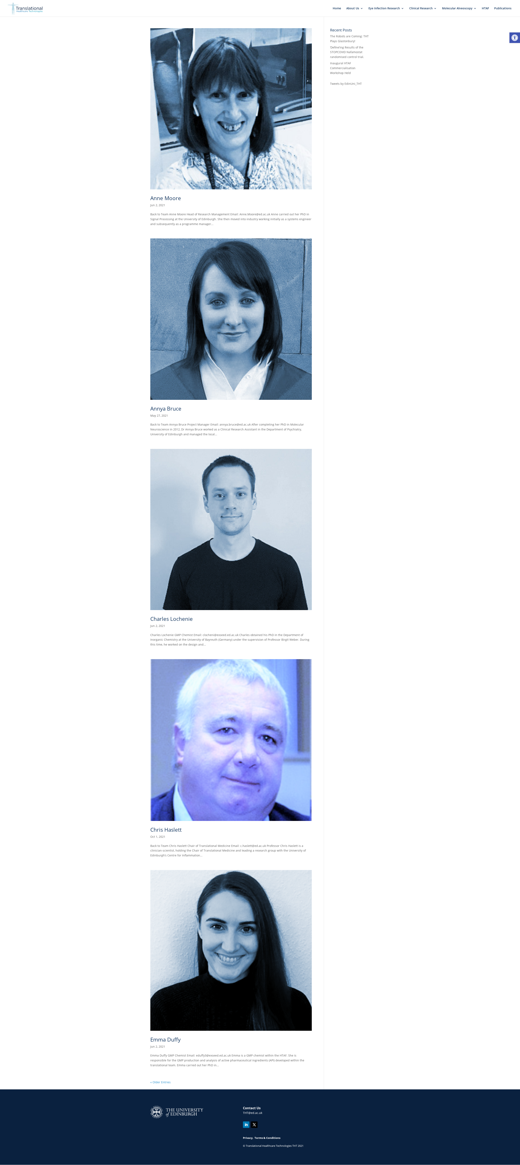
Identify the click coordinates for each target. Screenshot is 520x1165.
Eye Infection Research (384, 8)
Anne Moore (165, 198)
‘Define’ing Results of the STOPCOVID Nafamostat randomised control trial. (347, 52)
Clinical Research (421, 8)
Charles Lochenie (171, 618)
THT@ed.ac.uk (252, 1113)
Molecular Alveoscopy (457, 8)
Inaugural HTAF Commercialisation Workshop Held (342, 68)
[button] (514, 37)
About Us (352, 8)
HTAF (485, 8)
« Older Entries (160, 1082)
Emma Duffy (165, 1039)
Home (337, 8)
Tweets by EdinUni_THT (346, 84)
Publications (502, 8)
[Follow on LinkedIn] (246, 1124)
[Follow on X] (254, 1124)
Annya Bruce (165, 408)
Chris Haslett (166, 829)
